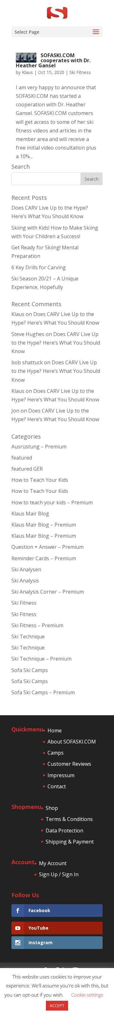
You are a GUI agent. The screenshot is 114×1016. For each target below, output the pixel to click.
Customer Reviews (69, 763)
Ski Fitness (80, 72)
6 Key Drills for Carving (38, 267)
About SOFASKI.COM (72, 741)
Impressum (61, 775)
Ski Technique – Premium (41, 658)
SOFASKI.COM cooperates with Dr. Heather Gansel (53, 60)
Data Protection (64, 830)
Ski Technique (28, 636)
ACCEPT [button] (57, 1005)
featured (21, 457)
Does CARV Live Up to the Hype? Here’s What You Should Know (55, 343)
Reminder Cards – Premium (43, 558)
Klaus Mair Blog (30, 513)
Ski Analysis (25, 580)
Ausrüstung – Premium (38, 446)
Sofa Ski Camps (29, 670)
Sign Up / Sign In (59, 874)
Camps (56, 752)
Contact (57, 786)
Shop (52, 807)
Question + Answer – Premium (47, 546)
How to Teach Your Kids (39, 479)
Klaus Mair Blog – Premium (43, 524)
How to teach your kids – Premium (52, 502)
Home (55, 730)
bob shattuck (27, 362)
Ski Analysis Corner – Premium (47, 591)
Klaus (27, 72)
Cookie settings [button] (87, 995)
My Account (52, 863)
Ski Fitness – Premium (37, 625)
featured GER (27, 468)
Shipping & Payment (70, 841)
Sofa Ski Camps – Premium (43, 692)
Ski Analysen (26, 569)
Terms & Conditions (69, 819)
